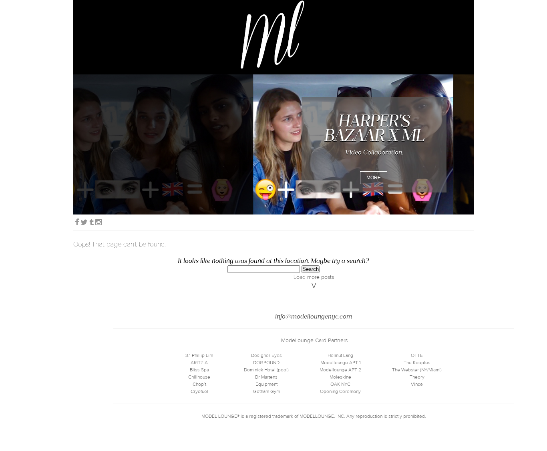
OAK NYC (340, 384)
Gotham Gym (266, 391)
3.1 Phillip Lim (199, 355)
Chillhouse (199, 377)
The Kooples (417, 362)
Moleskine (340, 377)
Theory (417, 377)
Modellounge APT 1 (340, 362)
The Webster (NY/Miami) (417, 370)
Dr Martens (266, 377)
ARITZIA (199, 362)
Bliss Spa (199, 370)
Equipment (266, 384)
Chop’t (199, 384)
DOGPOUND (266, 362)
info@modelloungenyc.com (313, 316)
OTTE (417, 355)
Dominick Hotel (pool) (266, 370)
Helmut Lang (340, 355)
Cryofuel (199, 391)
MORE (373, 177)
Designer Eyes (266, 355)
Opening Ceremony (340, 391)
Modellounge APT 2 (340, 370)
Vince (417, 384)
